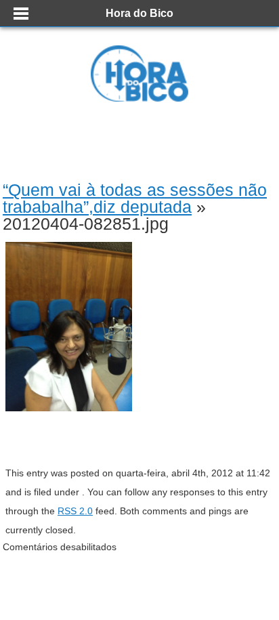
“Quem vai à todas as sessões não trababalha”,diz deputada (135, 198)
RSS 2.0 (75, 510)
